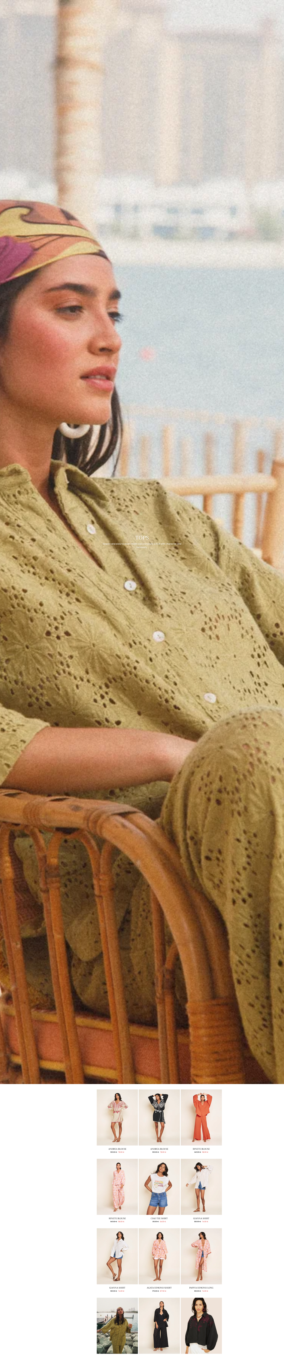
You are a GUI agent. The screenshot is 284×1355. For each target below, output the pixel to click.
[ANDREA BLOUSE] (117, 1117)
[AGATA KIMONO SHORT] (159, 1256)
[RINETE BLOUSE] (201, 1117)
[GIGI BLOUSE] (117, 1326)
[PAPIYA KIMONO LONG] (201, 1256)
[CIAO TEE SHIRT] (159, 1187)
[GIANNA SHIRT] (201, 1187)
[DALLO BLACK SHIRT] (201, 1326)
